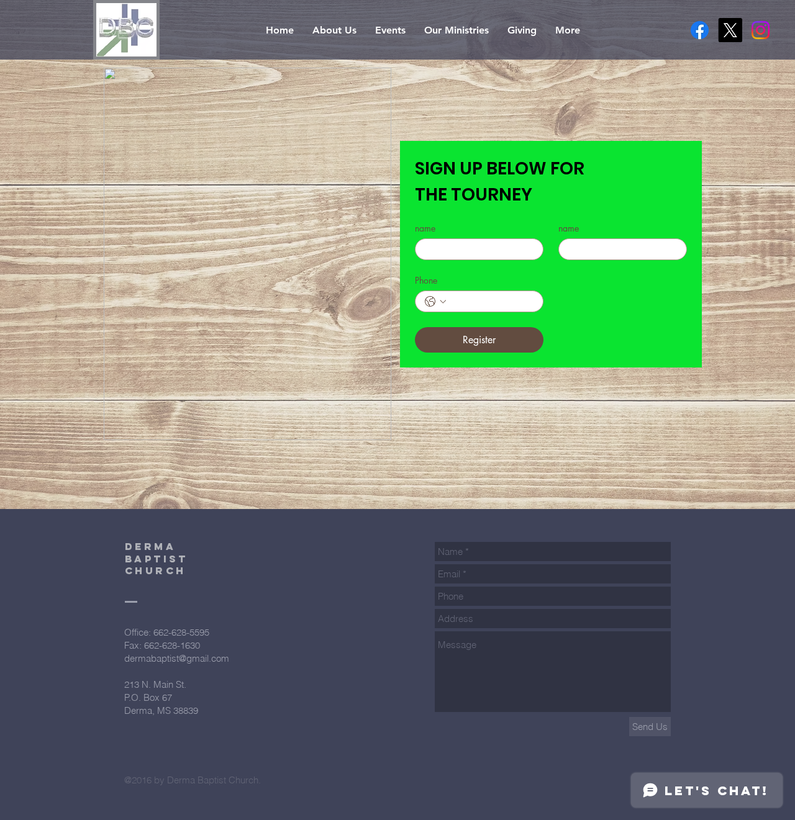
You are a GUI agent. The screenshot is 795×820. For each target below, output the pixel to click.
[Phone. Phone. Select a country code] (435, 301)
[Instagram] (760, 30)
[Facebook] (700, 30)
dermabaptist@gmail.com (176, 658)
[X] (730, 30)
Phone (426, 280)
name (425, 228)
